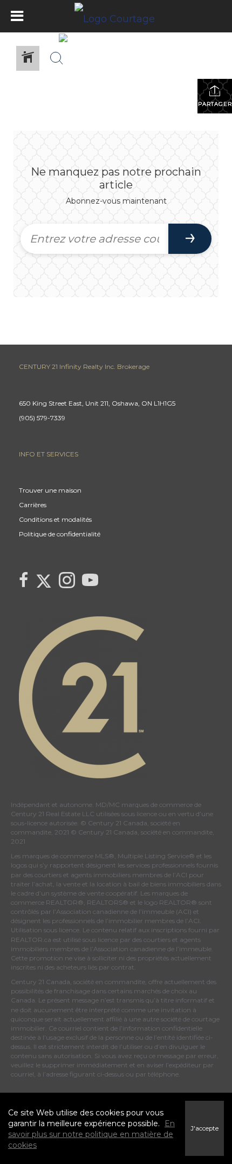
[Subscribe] (189, 239)
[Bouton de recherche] (56, 58)
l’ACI (180, 875)
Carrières (32, 505)
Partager (215, 103)
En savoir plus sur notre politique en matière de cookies (91, 1134)
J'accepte (204, 1128)
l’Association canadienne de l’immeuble (149, 949)
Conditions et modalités (55, 519)
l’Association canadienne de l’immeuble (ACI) (122, 911)
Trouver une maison (50, 490)
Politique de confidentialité (59, 534)
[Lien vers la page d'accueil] (116, 16)
